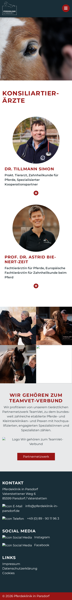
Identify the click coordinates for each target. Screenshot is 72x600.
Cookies (8, 573)
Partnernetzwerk (36, 456)
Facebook (41, 545)
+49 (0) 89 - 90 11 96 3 (43, 518)
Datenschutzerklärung (19, 568)
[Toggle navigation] (66, 8)
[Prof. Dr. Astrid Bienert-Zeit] (36, 229)
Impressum (11, 564)
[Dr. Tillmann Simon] (36, 141)
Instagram (41, 537)
